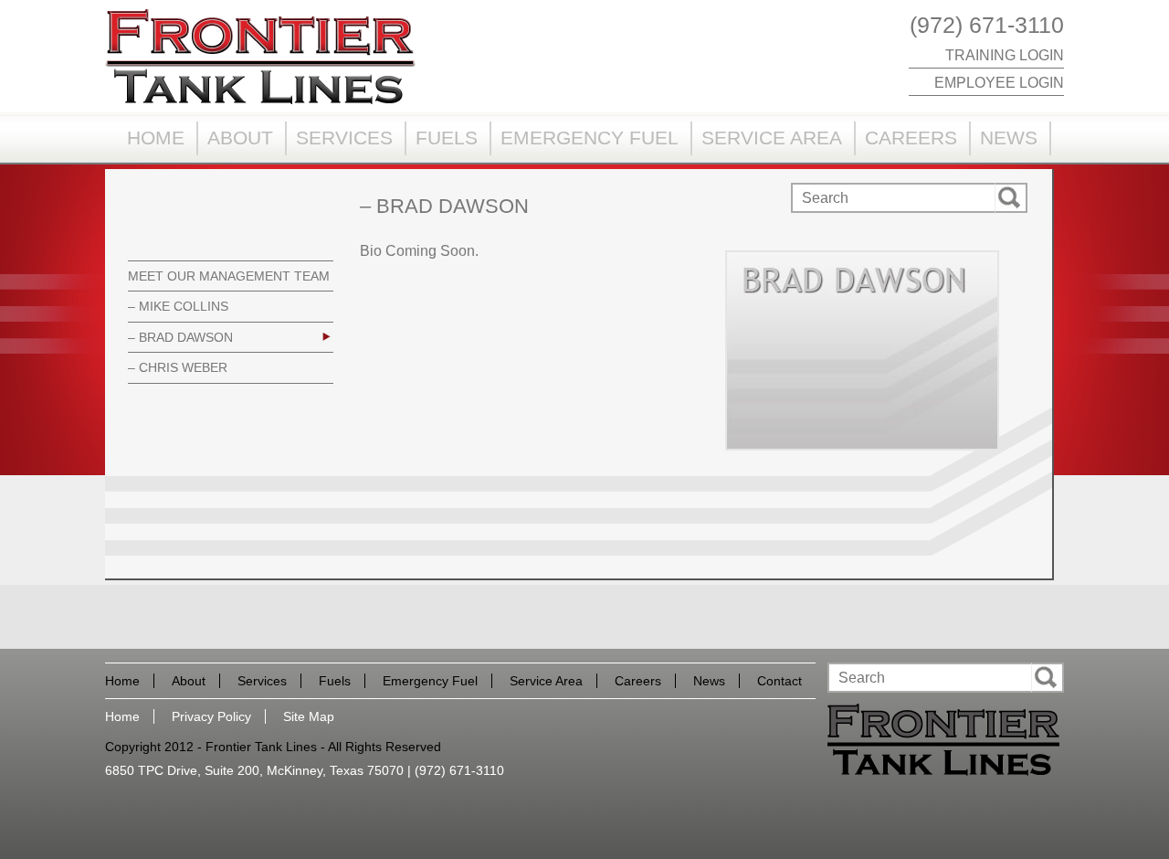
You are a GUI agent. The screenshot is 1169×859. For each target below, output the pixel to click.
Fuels (447, 137)
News (1008, 137)
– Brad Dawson (180, 337)
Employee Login (999, 82)
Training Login (1004, 55)
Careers (911, 137)
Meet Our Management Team (229, 276)
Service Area (771, 137)
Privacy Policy (211, 716)
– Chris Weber (177, 367)
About (240, 137)
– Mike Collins (178, 306)
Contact (779, 680)
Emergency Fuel (589, 137)
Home (155, 137)
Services (344, 137)
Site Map (308, 716)
